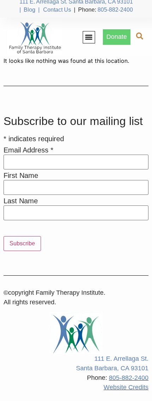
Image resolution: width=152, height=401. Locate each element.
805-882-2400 (115, 10)
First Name (21, 175)
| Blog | (29, 10)
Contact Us (57, 10)
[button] (89, 37)
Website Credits (126, 387)
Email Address (28, 150)
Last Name (21, 200)
